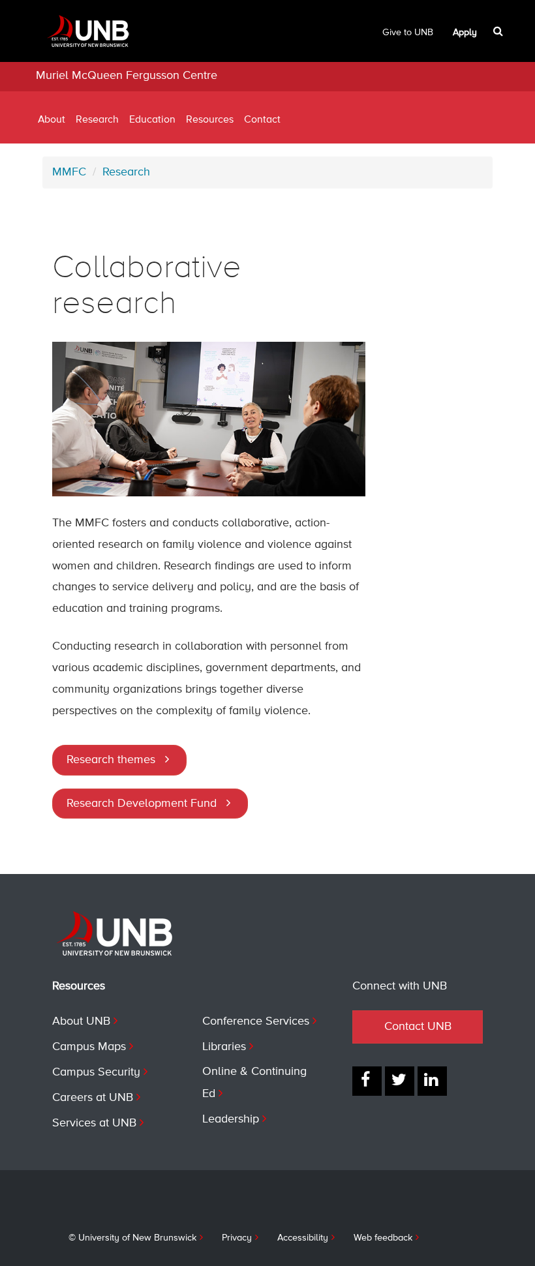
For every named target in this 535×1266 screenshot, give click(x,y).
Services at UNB (94, 1123)
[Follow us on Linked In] (432, 1081)
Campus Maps (89, 1047)
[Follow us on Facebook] (367, 1081)
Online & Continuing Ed (254, 1083)
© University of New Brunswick (132, 1238)
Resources (210, 120)
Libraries (224, 1047)
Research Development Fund (142, 803)
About (51, 120)
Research (97, 120)
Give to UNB (407, 32)
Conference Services (255, 1021)
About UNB (81, 1021)
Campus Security (96, 1072)
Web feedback (383, 1238)
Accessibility (302, 1238)
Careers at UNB (92, 1098)
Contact (262, 120)
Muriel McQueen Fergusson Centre (126, 76)
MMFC (69, 172)
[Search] (499, 31)
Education (152, 120)
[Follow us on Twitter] (399, 1081)
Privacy (237, 1238)
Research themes (111, 760)
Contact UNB (417, 1026)
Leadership (230, 1119)
